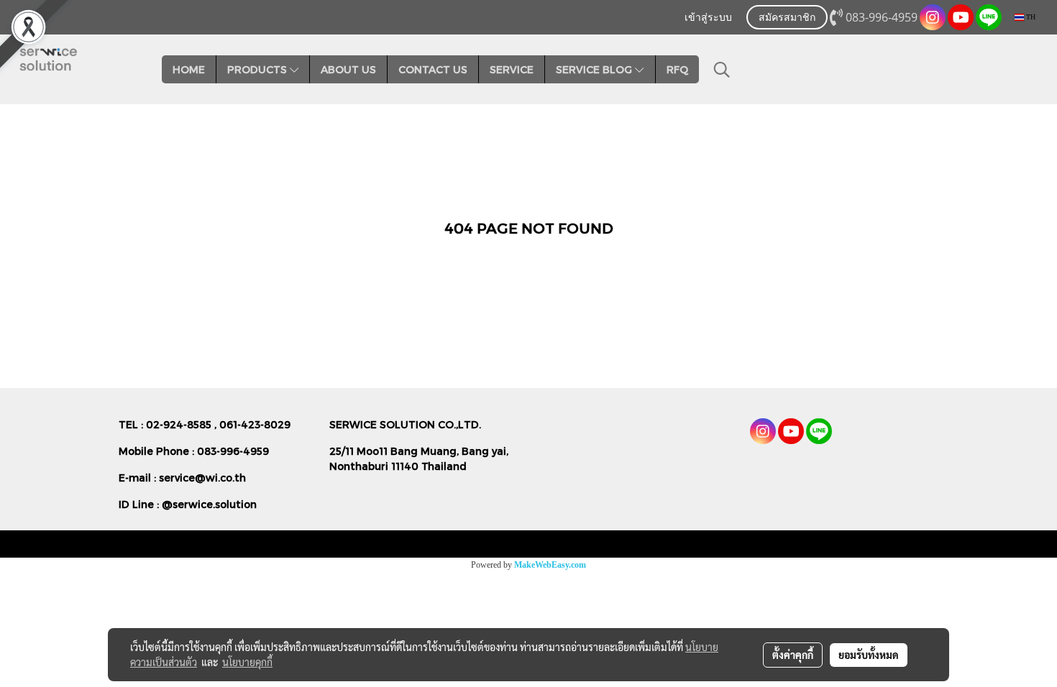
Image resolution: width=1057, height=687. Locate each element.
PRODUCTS (258, 69)
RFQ (677, 69)
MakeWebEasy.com (550, 565)
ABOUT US (348, 69)
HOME (189, 69)
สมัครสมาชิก (787, 18)
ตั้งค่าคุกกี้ (792, 654)
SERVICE (512, 69)
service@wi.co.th (202, 477)
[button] (722, 69)
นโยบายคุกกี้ (247, 661)
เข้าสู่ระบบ (708, 18)
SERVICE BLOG (595, 69)
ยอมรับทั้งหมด (868, 654)
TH (1029, 17)
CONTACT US (432, 69)
